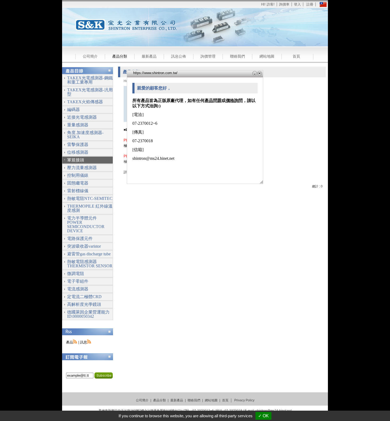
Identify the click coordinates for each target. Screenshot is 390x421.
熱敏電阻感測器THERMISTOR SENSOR (89, 263)
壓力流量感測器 (82, 167)
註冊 (309, 4)
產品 (69, 342)
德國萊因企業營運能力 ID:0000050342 (88, 314)
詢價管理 (208, 56)
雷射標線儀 (77, 190)
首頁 (296, 56)
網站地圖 (266, 56)
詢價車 (284, 4)
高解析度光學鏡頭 (84, 304)
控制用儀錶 (77, 175)
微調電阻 (75, 273)
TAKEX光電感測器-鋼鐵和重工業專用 (90, 80)
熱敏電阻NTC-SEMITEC (89, 198)
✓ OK (263, 416)
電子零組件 (77, 281)
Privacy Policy (244, 400)
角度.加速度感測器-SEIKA (85, 134)
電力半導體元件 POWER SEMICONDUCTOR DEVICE (86, 224)
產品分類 (119, 56)
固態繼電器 (77, 183)
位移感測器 (77, 152)
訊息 (83, 342)
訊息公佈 (178, 56)
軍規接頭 (75, 160)
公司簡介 (90, 56)
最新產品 (149, 56)
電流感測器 (77, 289)
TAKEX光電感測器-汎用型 (90, 92)
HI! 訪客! (268, 4)
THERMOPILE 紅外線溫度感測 (89, 208)
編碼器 (73, 109)
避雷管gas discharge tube (89, 254)
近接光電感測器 (82, 117)
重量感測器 (77, 125)
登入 (297, 4)
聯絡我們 (237, 56)
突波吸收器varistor (84, 246)
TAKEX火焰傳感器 (85, 102)
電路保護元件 (80, 238)
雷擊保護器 (77, 144)
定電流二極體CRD (84, 296)
